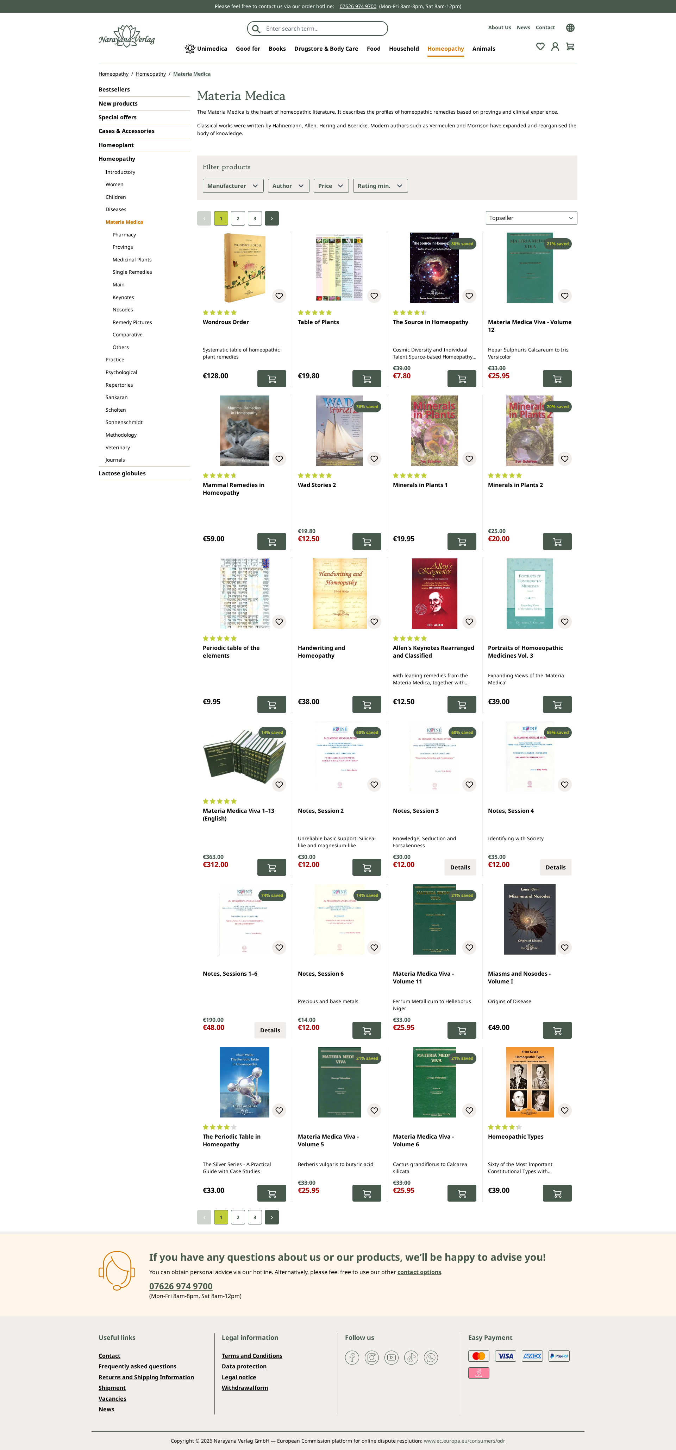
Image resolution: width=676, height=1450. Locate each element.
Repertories (119, 384)
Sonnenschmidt (124, 422)
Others (121, 347)
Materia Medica (124, 222)
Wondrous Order (226, 322)
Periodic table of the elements (231, 651)
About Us (499, 27)
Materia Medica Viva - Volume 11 (423, 977)
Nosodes (123, 309)
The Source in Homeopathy (430, 322)
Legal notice (239, 1377)
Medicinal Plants (132, 259)
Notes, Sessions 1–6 (230, 973)
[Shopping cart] (570, 46)
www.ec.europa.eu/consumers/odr (464, 1440)
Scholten (116, 409)
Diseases (116, 209)
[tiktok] (411, 1357)
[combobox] (325, 28)
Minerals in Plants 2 (515, 485)
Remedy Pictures (132, 322)
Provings (123, 246)
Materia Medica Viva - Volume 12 (530, 326)
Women (115, 184)
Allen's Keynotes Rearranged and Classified (433, 651)
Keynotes (123, 297)
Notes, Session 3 (416, 811)
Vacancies (112, 1398)
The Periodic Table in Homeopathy (232, 1140)
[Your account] (555, 46)
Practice (115, 359)
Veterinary (118, 447)
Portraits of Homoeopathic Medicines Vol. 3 (525, 651)
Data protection (244, 1366)
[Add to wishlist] (279, 296)
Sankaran (117, 397)
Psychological (121, 372)
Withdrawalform (245, 1388)
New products (118, 103)
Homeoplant (116, 145)
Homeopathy (117, 159)
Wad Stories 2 (317, 485)
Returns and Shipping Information (146, 1377)
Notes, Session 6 (321, 973)
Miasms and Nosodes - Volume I (519, 977)
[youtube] (391, 1357)
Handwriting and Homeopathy (321, 651)
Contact (545, 27)
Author (283, 186)
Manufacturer (227, 186)
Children (116, 197)
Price (326, 186)
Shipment (112, 1388)
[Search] (256, 28)
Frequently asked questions (137, 1366)
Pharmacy (124, 234)
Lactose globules (122, 473)
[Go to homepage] (127, 36)
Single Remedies (132, 271)
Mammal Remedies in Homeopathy (233, 488)
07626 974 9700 (358, 6)
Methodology (121, 434)
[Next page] (272, 218)
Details (460, 867)
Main (119, 284)
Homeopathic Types (516, 1136)
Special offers (118, 117)
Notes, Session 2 (321, 811)
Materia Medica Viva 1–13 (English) (238, 814)
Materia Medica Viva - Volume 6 (423, 1140)
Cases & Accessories (127, 131)
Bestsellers (114, 89)
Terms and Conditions (252, 1356)
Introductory (120, 172)
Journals (115, 459)
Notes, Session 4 (511, 811)
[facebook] (352, 1357)
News (523, 27)
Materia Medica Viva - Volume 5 (328, 1140)
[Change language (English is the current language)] (570, 27)
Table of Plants (318, 322)
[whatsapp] (431, 1357)
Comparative (128, 334)
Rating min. (375, 186)
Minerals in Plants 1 (420, 485)
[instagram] (372, 1357)
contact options (419, 1272)
